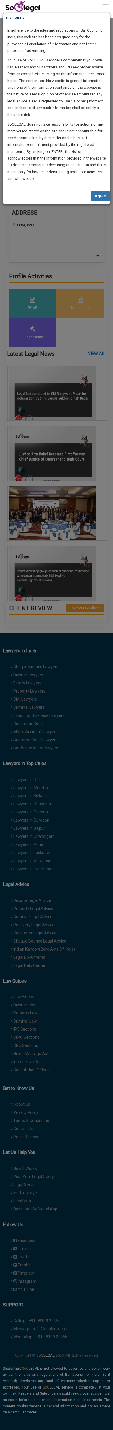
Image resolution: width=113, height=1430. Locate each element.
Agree (100, 196)
